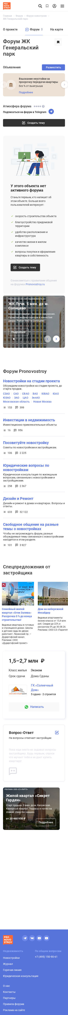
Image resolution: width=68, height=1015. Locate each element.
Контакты (9, 991)
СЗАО (6, 393)
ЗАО (16, 397)
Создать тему (27, 267)
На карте (56, 29)
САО (16, 393)
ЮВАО (45, 393)
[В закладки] (58, 47)
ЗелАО (36, 397)
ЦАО (25, 397)
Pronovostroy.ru (35, 284)
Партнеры (9, 997)
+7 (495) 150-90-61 (46, 956)
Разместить (53, 67)
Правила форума (13, 1004)
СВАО (25, 393)
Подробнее (46, 822)
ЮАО (56, 393)
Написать (37, 707)
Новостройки (11, 957)
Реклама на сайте (14, 1010)
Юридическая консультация (20, 976)
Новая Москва (42, 401)
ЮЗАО (7, 397)
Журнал (8, 963)
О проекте (10, 29)
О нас (6, 985)
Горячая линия (12, 969)
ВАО (35, 393)
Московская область (16, 401)
